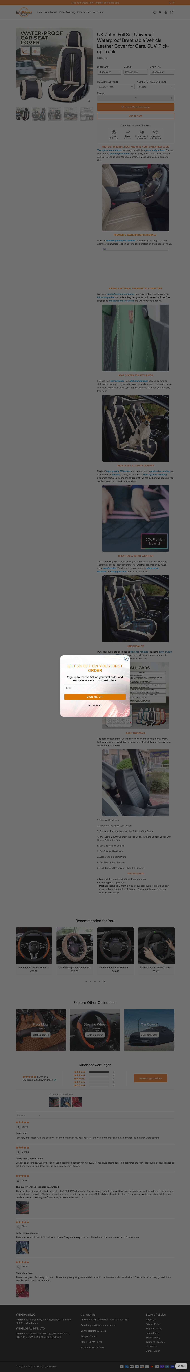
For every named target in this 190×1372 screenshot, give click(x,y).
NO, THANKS (95, 705)
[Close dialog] (126, 659)
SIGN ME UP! (95, 697)
